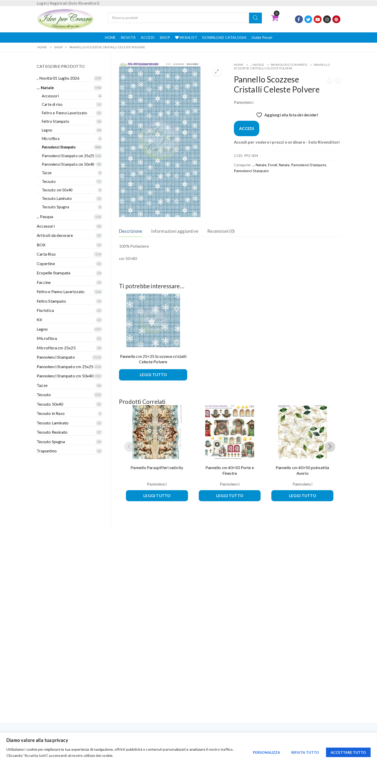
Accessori (50, 96)
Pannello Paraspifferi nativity (157, 467)
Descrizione (130, 231)
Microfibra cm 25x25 (56, 347)
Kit (39, 319)
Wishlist (188, 37)
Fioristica (45, 310)
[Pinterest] (336, 19)
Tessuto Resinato (52, 432)
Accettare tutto (348, 752)
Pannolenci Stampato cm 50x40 (68, 164)
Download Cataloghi (224, 37)
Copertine (46, 263)
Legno (47, 130)
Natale (284, 165)
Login (42, 3)
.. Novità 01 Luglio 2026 (58, 78)
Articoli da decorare (55, 235)
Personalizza (266, 752)
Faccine (44, 282)
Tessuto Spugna (55, 207)
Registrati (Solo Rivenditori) (75, 3)
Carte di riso (52, 104)
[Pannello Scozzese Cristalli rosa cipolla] (338, 81)
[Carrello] (274, 18)
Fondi (272, 165)
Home (110, 37)
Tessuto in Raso (51, 413)
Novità (128, 37)
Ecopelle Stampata (53, 272)
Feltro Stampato (55, 121)
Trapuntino (47, 450)
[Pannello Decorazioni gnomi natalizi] (329, 81)
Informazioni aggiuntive (174, 231)
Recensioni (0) (221, 231)
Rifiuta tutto (305, 752)
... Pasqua (45, 216)
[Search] (255, 18)
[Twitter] (308, 19)
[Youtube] (318, 19)
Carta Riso (46, 254)
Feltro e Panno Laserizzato (64, 113)
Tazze (47, 173)
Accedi (148, 37)
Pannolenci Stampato (289, 64)
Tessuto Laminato (57, 198)
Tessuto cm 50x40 (57, 190)
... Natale (257, 64)
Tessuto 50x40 (50, 404)
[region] (188, 747)
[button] (217, 71)
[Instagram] (327, 19)
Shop (165, 37)
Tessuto (49, 181)
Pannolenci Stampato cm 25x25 (68, 156)
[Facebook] (299, 19)
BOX (41, 244)
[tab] (130, 231)
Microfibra (50, 138)
